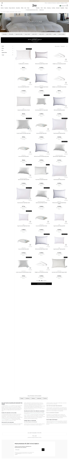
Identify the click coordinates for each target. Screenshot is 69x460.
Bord (25, 7)
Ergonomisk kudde (18, 34)
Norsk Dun (31, 413)
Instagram (29, 437)
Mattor (45, 7)
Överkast (45, 398)
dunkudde (9, 405)
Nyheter (2, 7)
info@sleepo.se (55, 422)
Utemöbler (38, 7)
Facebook (33, 437)
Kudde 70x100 (48, 34)
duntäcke (3, 419)
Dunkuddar (19, 11)
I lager (3, 54)
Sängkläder (62, 7)
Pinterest (36, 437)
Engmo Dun (39, 413)
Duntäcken (27, 398)
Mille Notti (35, 413)
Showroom (54, 2)
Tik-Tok (40, 437)
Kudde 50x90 (41, 34)
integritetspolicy (18, 453)
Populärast (6, 7)
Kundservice (50, 2)
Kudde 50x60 (34, 34)
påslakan (10, 419)
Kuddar (16, 11)
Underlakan (39, 398)
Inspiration (58, 2)
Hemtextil (57, 7)
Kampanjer (62, 2)
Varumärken (18, 7)
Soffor (42, 7)
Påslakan (33, 398)
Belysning (49, 7)
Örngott (21, 398)
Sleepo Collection (12, 7)
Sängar (66, 7)
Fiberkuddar (11, 34)
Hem (1, 11)
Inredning (53, 7)
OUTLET (65, 2)
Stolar (28, 7)
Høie (29, 414)
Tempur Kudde (27, 34)
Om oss (46, 2)
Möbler (22, 7)
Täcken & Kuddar (12, 11)
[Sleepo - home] (34, 5)
